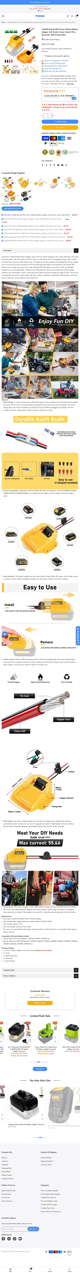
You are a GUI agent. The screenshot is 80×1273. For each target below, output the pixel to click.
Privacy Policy (6, 1197)
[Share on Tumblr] (54, 165)
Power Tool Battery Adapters (49, 1191)
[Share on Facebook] (42, 165)
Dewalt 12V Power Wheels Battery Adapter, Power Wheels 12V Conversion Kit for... (33, 226)
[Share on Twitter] (46, 165)
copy (74, 98)
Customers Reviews (8, 1179)
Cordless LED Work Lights (49, 1204)
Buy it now (60, 128)
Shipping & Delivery (47, 1161)
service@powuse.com (42, 7)
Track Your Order (46, 1165)
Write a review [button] (40, 1003)
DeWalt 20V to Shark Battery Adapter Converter (33, 1048)
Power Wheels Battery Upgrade (50, 1194)
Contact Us (5, 1161)
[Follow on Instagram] (14, 1238)
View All (39, 1069)
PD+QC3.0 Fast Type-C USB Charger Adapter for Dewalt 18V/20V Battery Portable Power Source (18, 1262)
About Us (4, 1158)
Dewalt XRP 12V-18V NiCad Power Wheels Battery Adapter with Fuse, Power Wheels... (34, 229)
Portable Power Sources (48, 1197)
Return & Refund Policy (9, 1191)
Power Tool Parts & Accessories (51, 1212)
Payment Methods (46, 1158)
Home (3, 22)
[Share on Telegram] (58, 165)
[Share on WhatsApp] (66, 165)
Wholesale (5, 1165)
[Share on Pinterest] (50, 165)
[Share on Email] (62, 165)
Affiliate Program (7, 1175)
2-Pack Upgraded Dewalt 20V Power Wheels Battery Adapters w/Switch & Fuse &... (33, 233)
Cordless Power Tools (47, 1208)
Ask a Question (47, 161)
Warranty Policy (6, 1194)
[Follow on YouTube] (20, 1238)
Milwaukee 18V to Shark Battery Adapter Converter (59, 1048)
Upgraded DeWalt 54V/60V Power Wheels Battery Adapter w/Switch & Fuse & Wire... (34, 241)
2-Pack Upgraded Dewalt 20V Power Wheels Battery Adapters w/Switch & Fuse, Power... (35, 237)
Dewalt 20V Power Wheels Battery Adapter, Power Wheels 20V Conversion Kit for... (33, 219)
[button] (78, 635)
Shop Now (47, 9)
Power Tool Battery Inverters (49, 1201)
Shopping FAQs (6, 1168)
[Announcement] (40, 2)
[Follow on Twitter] (9, 1238)
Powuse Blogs (6, 1172)
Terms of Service (7, 1201)
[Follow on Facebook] (3, 1238)
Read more (70, 84)
